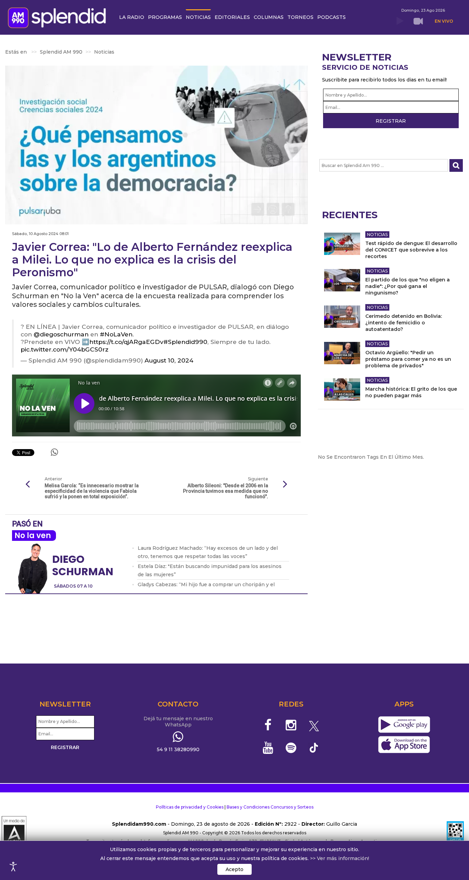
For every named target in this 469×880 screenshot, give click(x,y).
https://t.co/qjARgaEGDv (126, 341)
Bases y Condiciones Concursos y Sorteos (270, 807)
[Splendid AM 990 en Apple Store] (404, 745)
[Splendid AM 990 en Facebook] (268, 725)
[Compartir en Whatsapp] (54, 452)
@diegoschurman (61, 334)
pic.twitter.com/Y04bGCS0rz (64, 349)
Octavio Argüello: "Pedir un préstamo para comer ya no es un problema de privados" (408, 359)
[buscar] (456, 165)
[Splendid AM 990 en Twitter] (314, 725)
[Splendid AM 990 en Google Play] (404, 725)
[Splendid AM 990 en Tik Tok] (314, 747)
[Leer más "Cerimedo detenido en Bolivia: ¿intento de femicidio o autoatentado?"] (342, 316)
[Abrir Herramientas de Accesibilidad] (13, 866)
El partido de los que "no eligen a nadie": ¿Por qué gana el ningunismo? (407, 286)
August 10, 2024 (169, 360)
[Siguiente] (285, 484)
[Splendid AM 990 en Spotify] (291, 748)
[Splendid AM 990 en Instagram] (291, 725)
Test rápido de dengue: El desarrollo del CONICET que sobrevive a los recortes (411, 249)
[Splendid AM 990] (58, 17)
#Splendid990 (185, 341)
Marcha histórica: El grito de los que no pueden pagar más (411, 392)
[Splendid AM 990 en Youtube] (268, 748)
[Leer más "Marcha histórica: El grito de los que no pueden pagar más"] (342, 389)
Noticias (377, 234)
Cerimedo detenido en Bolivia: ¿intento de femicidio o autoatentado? (403, 322)
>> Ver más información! (339, 858)
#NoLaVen (116, 334)
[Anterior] (27, 484)
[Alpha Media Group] (14, 833)
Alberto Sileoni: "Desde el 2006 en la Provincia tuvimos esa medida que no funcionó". (225, 491)
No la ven (32, 535)
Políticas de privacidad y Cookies (190, 807)
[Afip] (455, 833)
